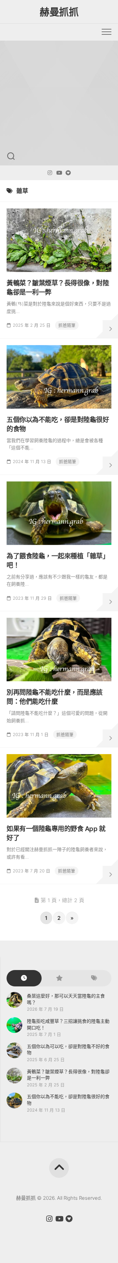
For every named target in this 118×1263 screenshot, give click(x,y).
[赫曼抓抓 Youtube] (59, 173)
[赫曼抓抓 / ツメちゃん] (49, 173)
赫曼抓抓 (59, 12)
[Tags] (93, 978)
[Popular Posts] (59, 978)
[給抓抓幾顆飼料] (68, 173)
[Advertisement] (59, 103)
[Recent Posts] (24, 978)
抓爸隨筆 (66, 325)
